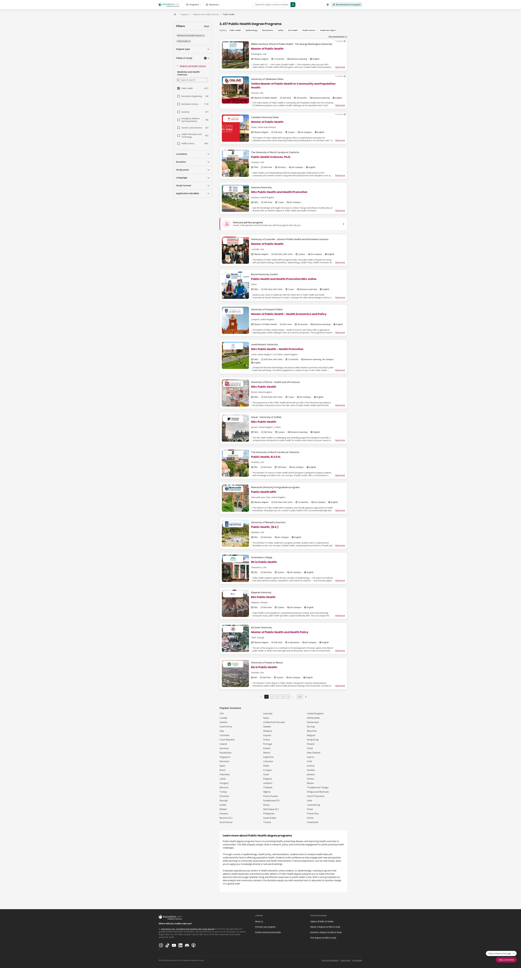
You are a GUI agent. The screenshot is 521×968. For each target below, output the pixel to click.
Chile (309, 761)
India (309, 800)
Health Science (308, 30)
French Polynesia (315, 796)
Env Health (293, 30)
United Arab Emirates (274, 722)
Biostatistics (267, 30)
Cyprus (310, 756)
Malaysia (267, 730)
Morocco (224, 787)
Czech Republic (227, 739)
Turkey (223, 791)
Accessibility (357, 960)
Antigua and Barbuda (318, 791)
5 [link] (288, 696)
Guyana (267, 735)
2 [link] (271, 696)
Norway (311, 726)
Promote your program (265, 926)
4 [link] (282, 696)
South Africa (226, 726)
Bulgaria (267, 778)
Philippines (268, 813)
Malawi (223, 809)
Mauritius (312, 730)
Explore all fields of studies (322, 921)
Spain (266, 717)
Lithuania (268, 761)
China (310, 748)
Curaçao (267, 770)
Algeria (266, 791)
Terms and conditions (330, 960)
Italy (222, 730)
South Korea (226, 822)
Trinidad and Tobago (317, 787)
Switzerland (313, 722)
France (266, 739)
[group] (287, 30)
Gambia (311, 770)
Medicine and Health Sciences (193, 66)
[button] (190, 35)
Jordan (223, 804)
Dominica (224, 796)
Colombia (224, 735)
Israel (266, 774)
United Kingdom (315, 713)
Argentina (268, 756)
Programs (194, 4)
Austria (310, 765)
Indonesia (225, 774)
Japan (222, 765)
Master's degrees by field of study (325, 926)
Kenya (266, 804)
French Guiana (270, 796)
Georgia (224, 800)
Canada (223, 717)
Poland (266, 748)
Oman (310, 809)
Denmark (224, 761)
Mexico (266, 752)
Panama (224, 813)
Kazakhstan (225, 752)
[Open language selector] (327, 4)
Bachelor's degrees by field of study (326, 932)
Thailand (267, 787)
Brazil (222, 770)
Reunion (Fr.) (226, 817)
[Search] (292, 4)
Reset (206, 26)
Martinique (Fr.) (271, 809)
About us (259, 921)
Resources (214, 4)
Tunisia (267, 822)
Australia (267, 713)
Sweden (267, 726)
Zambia (223, 722)
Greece (310, 778)
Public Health (235, 30)
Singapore (225, 756)
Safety (281, 30)
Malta (266, 765)
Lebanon (267, 783)
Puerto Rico (313, 813)
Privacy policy (345, 960)
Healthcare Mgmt (328, 30)
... (293, 696)
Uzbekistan (312, 822)
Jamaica (311, 774)
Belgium (311, 735)
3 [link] (277, 696)
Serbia (310, 817)
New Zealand (313, 752)
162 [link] (299, 696)
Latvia (223, 778)
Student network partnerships (268, 932)
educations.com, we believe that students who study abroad (187, 929)
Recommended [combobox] (336, 36)
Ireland (223, 743)
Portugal (267, 743)
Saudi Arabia (269, 817)
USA (222, 713)
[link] (228, 14)
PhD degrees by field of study (323, 937)
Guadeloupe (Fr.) (271, 800)
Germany (224, 748)
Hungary (224, 783)
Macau (310, 783)
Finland (310, 743)
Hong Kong (313, 739)
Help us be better (506, 959)
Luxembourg (313, 804)
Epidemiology (252, 30)
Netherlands (313, 717)
